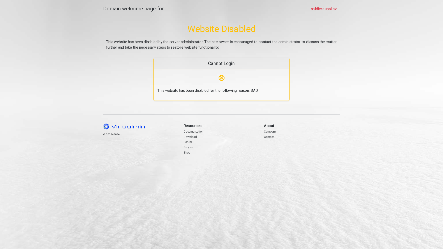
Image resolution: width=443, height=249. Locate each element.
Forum (188, 142)
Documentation (193, 131)
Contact (282, 147)
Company (270, 131)
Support (189, 147)
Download (190, 137)
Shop (187, 152)
